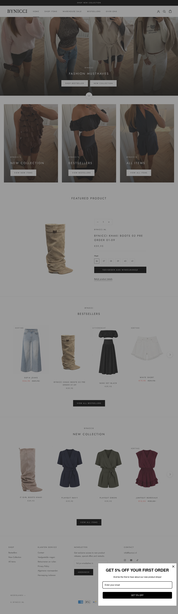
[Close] (173, 566)
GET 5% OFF (137, 595)
